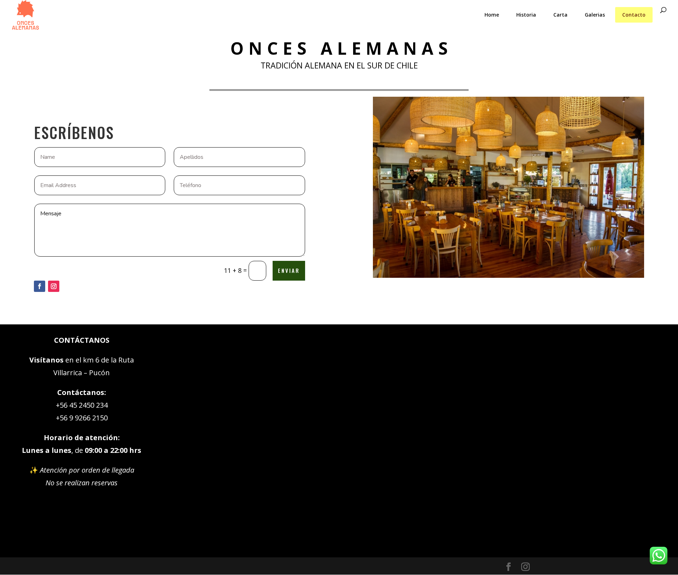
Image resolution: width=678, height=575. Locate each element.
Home (491, 14)
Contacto (634, 14)
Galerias (595, 14)
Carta (560, 14)
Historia (526, 14)
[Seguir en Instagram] (53, 286)
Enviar (289, 270)
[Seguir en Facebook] (39, 286)
